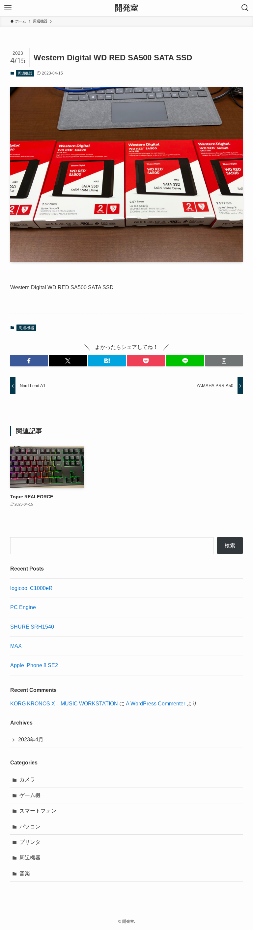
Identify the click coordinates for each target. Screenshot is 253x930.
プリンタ (30, 842)
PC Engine (23, 607)
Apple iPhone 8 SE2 (34, 665)
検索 (230, 545)
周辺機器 (25, 73)
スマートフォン (37, 811)
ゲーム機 (30, 795)
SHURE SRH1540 (32, 627)
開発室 (126, 8)
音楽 (24, 873)
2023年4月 (30, 739)
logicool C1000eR (31, 588)
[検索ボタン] (245, 8)
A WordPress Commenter (155, 703)
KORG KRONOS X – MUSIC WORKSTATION (64, 703)
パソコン (30, 826)
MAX (16, 646)
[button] (29, 360)
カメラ (27, 779)
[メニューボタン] (8, 8)
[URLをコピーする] (224, 360)
